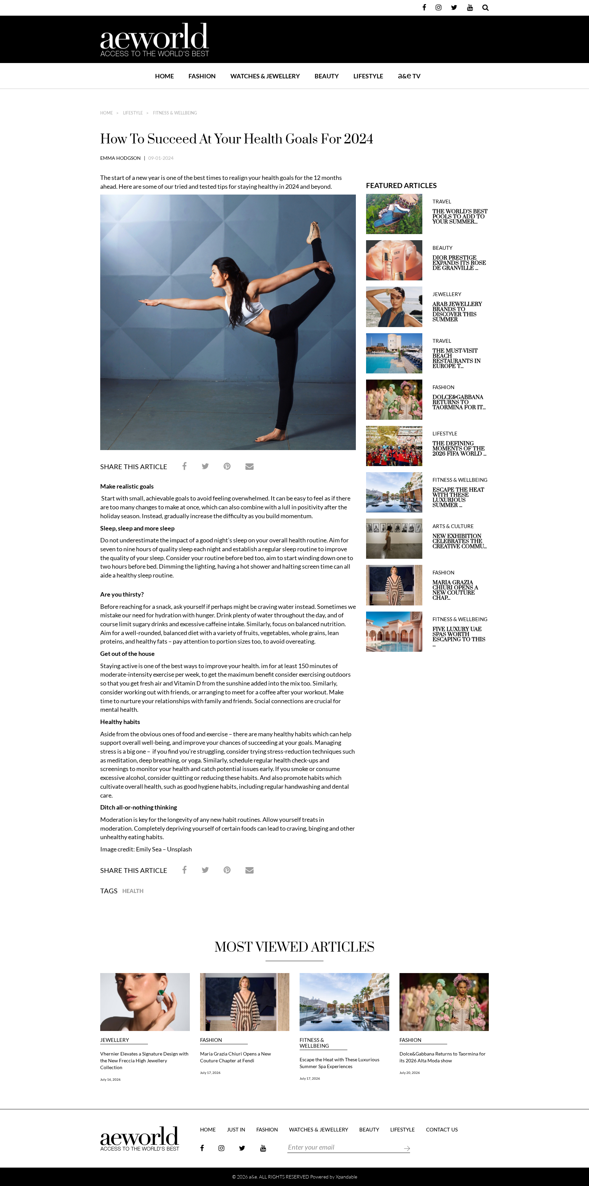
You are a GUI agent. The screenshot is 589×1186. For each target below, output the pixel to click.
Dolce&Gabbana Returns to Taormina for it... (459, 402)
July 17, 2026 (210, 1073)
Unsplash (179, 849)
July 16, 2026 (110, 1079)
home (106, 113)
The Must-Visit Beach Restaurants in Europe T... (457, 359)
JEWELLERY (447, 294)
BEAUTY (327, 76)
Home (164, 76)
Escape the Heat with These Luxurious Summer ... (458, 498)
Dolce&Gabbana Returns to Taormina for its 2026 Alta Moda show (442, 1057)
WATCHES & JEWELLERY (265, 76)
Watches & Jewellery (318, 1130)
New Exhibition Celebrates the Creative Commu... (460, 541)
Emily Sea (149, 849)
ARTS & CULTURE (453, 526)
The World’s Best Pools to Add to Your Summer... (460, 217)
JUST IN (236, 1130)
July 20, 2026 (409, 1073)
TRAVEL (442, 201)
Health (133, 891)
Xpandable (346, 1177)
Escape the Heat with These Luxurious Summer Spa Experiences (339, 1063)
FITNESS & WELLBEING (174, 113)
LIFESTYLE (368, 76)
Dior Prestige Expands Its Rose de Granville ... (459, 263)
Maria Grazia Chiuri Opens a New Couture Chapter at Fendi (235, 1057)
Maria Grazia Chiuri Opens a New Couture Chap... (455, 590)
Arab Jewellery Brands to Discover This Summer (457, 312)
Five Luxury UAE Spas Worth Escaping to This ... (459, 637)
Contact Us (442, 1130)
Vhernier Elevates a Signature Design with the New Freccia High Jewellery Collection (144, 1060)
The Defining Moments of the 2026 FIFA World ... (459, 449)
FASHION (202, 76)
